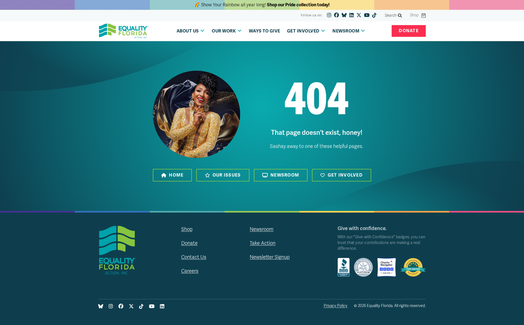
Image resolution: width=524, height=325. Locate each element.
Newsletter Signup (270, 257)
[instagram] (329, 16)
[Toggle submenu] (202, 31)
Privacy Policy (335, 305)
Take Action (262, 243)
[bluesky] (344, 16)
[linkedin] (351, 16)
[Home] (123, 31)
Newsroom (284, 175)
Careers (189, 271)
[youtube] (367, 16)
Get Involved (345, 175)
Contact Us (193, 257)
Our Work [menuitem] (224, 31)
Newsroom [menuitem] (345, 31)
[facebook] (336, 16)
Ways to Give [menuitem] (264, 31)
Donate (409, 31)
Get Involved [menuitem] (303, 31)
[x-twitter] (358, 16)
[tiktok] (374, 16)
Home (176, 175)
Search (391, 15)
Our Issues (227, 175)
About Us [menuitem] (188, 31)
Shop (414, 15)
